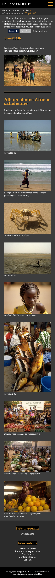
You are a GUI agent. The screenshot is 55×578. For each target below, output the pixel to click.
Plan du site (27, 554)
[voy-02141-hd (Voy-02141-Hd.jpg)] (27, 258)
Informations (40, 31)
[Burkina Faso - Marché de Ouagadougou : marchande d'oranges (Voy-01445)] (27, 496)
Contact (28, 559)
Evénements (27, 533)
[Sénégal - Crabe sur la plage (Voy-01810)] (27, 218)
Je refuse (25, 31)
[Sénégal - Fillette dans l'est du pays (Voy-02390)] (27, 297)
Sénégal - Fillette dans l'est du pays (20, 315)
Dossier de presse (28, 548)
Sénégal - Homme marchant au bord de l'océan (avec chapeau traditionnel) (25, 194)
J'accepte (13, 31)
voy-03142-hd (10, 394)
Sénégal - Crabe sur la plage (16, 235)
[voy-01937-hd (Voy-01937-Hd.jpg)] (27, 135)
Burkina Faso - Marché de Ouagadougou (22, 434)
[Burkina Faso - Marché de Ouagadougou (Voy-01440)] (27, 456)
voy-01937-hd (10, 153)
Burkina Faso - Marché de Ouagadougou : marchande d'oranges (22, 515)
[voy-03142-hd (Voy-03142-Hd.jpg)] (27, 357)
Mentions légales (27, 557)
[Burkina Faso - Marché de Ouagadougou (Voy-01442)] (27, 416)
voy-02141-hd (10, 275)
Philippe (17, 4)
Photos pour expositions (27, 551)
